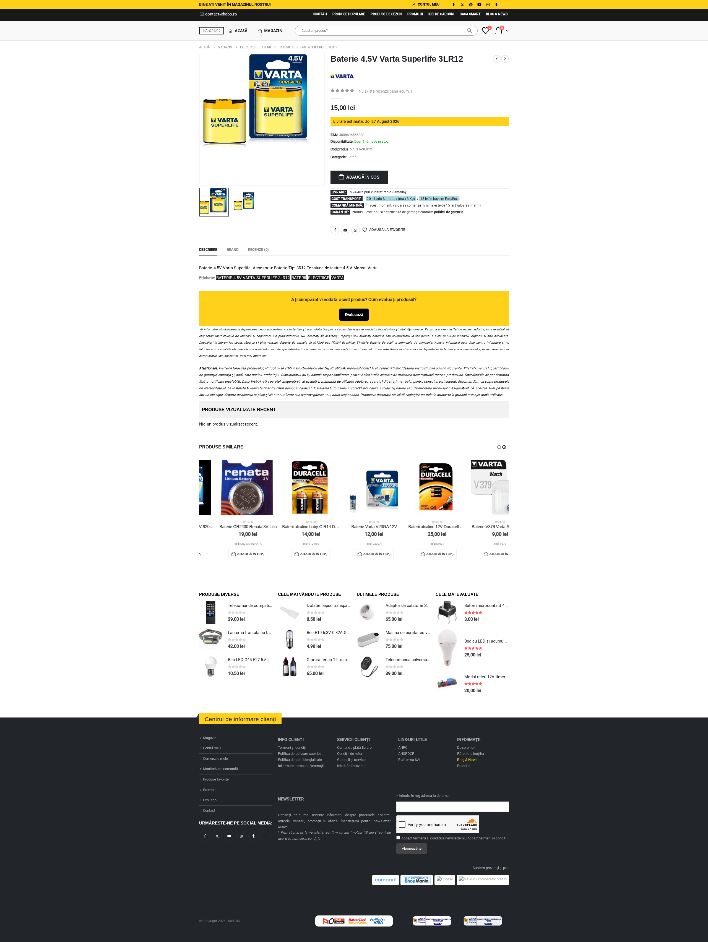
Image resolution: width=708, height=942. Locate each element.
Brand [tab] (232, 249)
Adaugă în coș (362, 177)
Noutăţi (320, 14)
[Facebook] (453, 4)
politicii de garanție (448, 212)
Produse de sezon (386, 14)
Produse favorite (216, 779)
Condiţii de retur (349, 753)
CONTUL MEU (428, 4)
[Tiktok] (505, 4)
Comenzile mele (215, 758)
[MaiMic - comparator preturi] (483, 880)
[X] (462, 4)
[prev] (497, 59)
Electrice (318, 277)
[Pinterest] (470, 4)
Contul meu (212, 748)
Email (345, 230)
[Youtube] (479, 4)
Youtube (229, 836)
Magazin (273, 30)
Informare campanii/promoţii (301, 766)
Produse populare (348, 14)
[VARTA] (342, 75)
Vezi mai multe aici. (254, 356)
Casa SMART (470, 14)
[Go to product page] (228, 487)
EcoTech (210, 800)
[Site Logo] (211, 30)
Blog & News (496, 14)
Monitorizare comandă (220, 769)
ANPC (403, 747)
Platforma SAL (409, 760)
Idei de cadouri (441, 14)
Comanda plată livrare (354, 747)
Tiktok (266, 836)
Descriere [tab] (208, 249)
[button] (200, 120)
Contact (209, 810)
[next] (505, 59)
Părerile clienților (470, 753)
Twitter (217, 836)
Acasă (241, 30)
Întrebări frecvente (352, 766)
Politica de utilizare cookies (300, 753)
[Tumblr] (496, 4)
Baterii (352, 157)
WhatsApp (355, 230)
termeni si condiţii (493, 838)
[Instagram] (487, 4)
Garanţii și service (351, 760)
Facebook (334, 230)
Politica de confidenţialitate (300, 760)
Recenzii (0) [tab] (258, 249)
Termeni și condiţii (292, 747)
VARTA (337, 277)
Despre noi (465, 747)
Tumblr (253, 836)
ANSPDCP (406, 753)
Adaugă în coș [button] (230, 554)
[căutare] (469, 30)
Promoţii (415, 14)
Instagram (241, 836)
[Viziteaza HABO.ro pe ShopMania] (416, 880)
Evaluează (354, 314)
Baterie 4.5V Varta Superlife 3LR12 (253, 277)
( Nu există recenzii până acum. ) (384, 91)
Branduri (463, 766)
